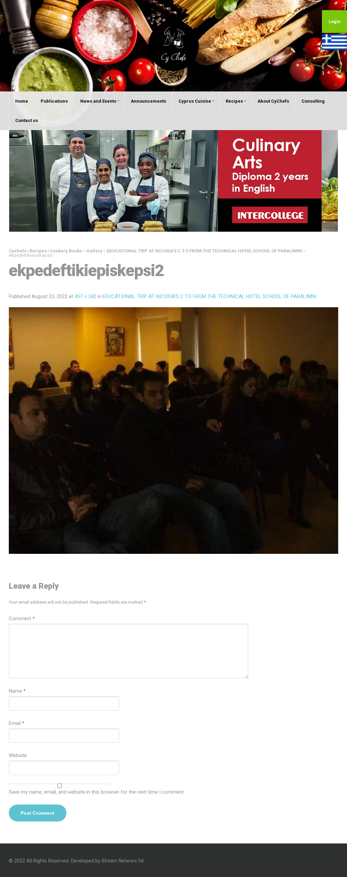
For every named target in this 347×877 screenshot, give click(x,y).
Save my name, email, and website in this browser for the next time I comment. (97, 792)
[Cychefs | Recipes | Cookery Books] (173, 45)
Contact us (26, 120)
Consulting (313, 101)
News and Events (98, 101)
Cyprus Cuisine (195, 101)
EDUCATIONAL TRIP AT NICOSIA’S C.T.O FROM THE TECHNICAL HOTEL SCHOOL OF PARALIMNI (209, 296)
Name (17, 691)
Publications (54, 101)
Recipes (234, 101)
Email (16, 723)
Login (335, 21)
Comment (22, 618)
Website (18, 755)
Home (21, 101)
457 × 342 (85, 296)
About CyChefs (273, 101)
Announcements (148, 101)
